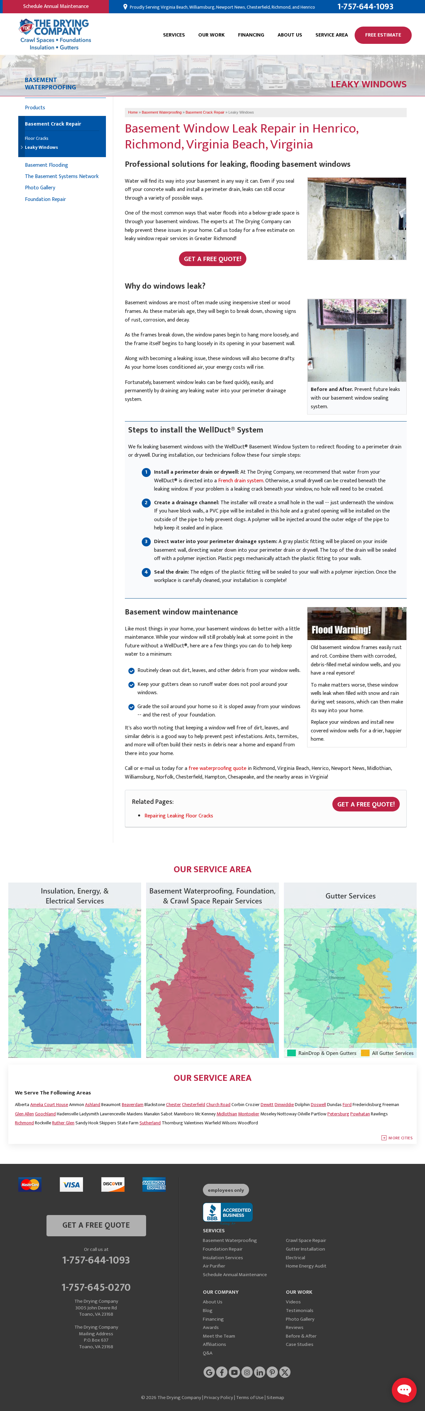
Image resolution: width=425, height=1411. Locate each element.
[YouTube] (234, 1372)
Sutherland (150, 1123)
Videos (293, 1302)
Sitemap (275, 1397)
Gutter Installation (305, 1249)
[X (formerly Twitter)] (285, 1372)
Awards (211, 1327)
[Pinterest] (272, 1372)
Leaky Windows (41, 147)
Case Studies (299, 1344)
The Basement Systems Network (62, 176)
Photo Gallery (40, 188)
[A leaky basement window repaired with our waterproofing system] (356, 340)
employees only (226, 1190)
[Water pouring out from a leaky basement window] (356, 220)
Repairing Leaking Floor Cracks (178, 815)
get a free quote (96, 1225)
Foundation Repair (45, 199)
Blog (207, 1310)
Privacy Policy (218, 1397)
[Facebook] (221, 1372)
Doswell (318, 1104)
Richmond (24, 1123)
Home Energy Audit (306, 1266)
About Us (290, 35)
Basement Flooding (46, 165)
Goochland (45, 1114)
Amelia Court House (49, 1104)
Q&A (207, 1353)
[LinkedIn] (259, 1372)
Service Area (331, 35)
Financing (251, 35)
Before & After (301, 1336)
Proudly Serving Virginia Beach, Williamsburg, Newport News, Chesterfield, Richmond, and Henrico (222, 7)
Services (174, 35)
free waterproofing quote (217, 768)
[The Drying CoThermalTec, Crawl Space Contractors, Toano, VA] (228, 1214)
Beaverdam (132, 1104)
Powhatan (360, 1114)
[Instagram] (247, 1372)
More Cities (400, 1138)
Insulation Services (223, 1258)
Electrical (295, 1258)
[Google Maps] (209, 1372)
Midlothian (226, 1114)
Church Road (218, 1104)
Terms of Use (250, 1397)
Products (35, 108)
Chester (173, 1104)
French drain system (240, 480)
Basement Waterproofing (230, 1240)
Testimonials (299, 1310)
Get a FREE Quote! (366, 804)
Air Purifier (214, 1266)
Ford (347, 1104)
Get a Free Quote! (212, 259)
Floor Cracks (36, 138)
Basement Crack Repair (53, 125)
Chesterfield (193, 1104)
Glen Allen (24, 1114)
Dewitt (267, 1104)
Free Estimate (383, 35)
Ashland (92, 1104)
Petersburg (338, 1114)
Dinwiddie (284, 1104)
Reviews (294, 1327)
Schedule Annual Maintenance (56, 6)
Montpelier (248, 1114)
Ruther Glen (63, 1123)
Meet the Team (219, 1336)
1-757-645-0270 (96, 1286)
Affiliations (214, 1344)
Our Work (211, 35)
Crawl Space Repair (306, 1240)
